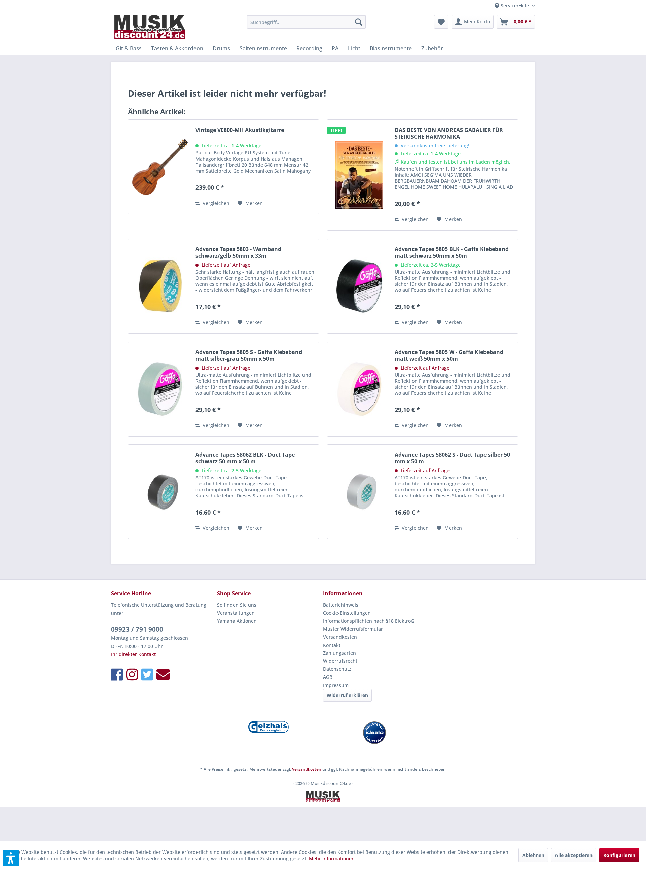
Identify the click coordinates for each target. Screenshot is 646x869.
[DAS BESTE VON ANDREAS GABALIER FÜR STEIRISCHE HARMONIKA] (359, 175)
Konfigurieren (619, 855)
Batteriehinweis (340, 605)
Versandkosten (340, 637)
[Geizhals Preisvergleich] (268, 727)
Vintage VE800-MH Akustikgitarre (239, 130)
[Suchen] (359, 22)
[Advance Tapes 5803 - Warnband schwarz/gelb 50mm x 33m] (160, 286)
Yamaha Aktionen (237, 621)
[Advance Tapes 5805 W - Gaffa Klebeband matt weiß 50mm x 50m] (359, 389)
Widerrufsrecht (340, 661)
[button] (11, 858)
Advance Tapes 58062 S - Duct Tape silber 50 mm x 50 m (452, 458)
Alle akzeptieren (574, 855)
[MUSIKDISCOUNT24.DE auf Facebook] (117, 674)
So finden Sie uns (236, 605)
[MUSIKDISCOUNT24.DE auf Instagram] (132, 674)
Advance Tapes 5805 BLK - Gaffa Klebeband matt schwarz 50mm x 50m (452, 252)
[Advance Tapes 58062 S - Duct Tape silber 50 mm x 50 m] (359, 491)
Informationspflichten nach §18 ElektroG (368, 621)
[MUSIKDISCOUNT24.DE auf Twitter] (147, 674)
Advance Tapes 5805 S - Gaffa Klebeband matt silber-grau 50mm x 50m (248, 355)
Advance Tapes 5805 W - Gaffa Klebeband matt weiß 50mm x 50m (449, 355)
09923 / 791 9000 (137, 629)
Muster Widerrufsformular (353, 629)
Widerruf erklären (347, 695)
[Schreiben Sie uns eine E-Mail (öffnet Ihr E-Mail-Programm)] (163, 674)
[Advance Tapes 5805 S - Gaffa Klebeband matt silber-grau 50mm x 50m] (160, 389)
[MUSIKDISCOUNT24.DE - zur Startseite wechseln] (149, 27)
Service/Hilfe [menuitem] (514, 5)
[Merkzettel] (441, 22)
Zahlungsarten (339, 653)
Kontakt (331, 645)
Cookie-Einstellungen (347, 613)
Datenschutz (337, 669)
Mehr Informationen (332, 858)
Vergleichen (215, 203)
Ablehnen (533, 855)
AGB (327, 677)
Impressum (336, 685)
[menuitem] (306, 22)
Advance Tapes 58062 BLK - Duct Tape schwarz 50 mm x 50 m (245, 458)
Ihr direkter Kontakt (133, 654)
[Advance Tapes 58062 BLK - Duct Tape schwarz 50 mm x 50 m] (160, 491)
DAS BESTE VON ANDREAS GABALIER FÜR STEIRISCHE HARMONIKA (449, 133)
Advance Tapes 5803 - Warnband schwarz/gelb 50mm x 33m (238, 252)
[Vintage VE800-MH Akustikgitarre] (160, 167)
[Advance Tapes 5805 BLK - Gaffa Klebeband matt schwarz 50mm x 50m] (359, 286)
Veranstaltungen (236, 613)
